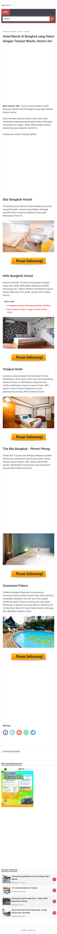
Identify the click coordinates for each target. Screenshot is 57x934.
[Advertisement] (28, 74)
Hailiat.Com (31, 930)
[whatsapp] (26, 732)
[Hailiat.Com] (6, 5)
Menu (5, 12)
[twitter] (12, 732)
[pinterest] (19, 732)
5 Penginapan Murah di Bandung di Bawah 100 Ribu (28, 306)
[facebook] (5, 732)
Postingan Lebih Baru (11, 751)
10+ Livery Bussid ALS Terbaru (24, 888)
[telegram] (33, 732)
